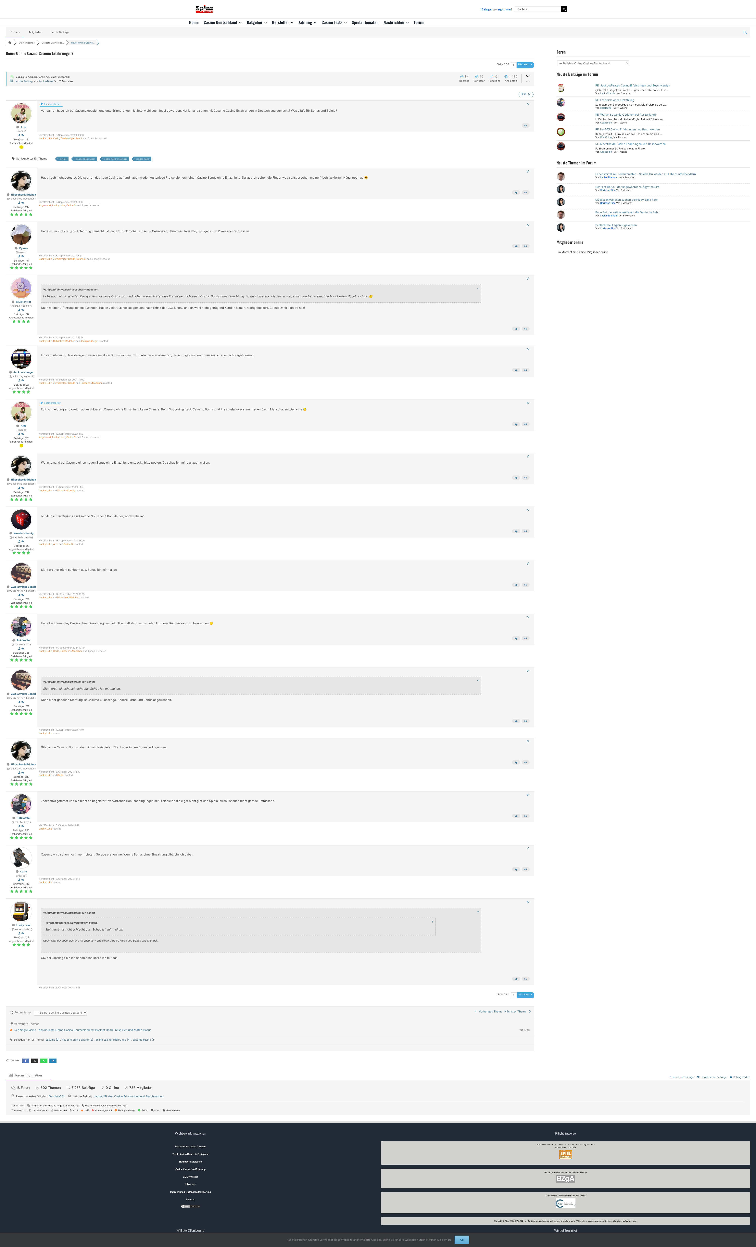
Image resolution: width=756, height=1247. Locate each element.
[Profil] (19, 135)
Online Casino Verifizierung (190, 1169)
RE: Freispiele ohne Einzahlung (614, 100)
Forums (15, 32)
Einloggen (487, 9)
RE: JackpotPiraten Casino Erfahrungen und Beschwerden (632, 85)
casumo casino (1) (144, 1039)
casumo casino (142, 159)
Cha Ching (606, 137)
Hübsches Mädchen (23, 194)
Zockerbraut (46, 81)
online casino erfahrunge (115, 159)
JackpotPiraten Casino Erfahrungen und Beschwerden (128, 1096)
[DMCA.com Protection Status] (190, 1206)
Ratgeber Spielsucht (190, 1161)
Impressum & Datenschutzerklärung (190, 1192)
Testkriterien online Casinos (190, 1146)
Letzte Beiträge (60, 32)
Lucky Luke (45, 138)
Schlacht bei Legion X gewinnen (616, 225)
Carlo (56, 138)
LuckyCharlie (607, 93)
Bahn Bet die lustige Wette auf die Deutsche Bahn (627, 212)
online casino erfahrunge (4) (113, 1039)
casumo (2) (53, 1039)
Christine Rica (608, 190)
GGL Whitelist (190, 1177)
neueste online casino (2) (78, 1039)
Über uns (190, 1184)
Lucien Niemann (609, 177)
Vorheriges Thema (489, 1011)
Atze (24, 127)
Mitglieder (35, 32)
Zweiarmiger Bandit (71, 138)
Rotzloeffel (24, 640)
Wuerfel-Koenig (66, 490)
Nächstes (523, 64)
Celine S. (71, 205)
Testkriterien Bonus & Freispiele (190, 1154)
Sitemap (190, 1199)
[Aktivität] (22, 135)
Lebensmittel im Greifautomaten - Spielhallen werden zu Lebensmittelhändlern (645, 174)
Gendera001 (57, 1096)
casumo (63, 159)
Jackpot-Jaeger (89, 341)
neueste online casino (85, 159)
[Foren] (10, 42)
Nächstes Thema (516, 1011)
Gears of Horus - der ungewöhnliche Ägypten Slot (627, 186)
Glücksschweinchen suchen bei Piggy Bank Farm (626, 199)
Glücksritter (23, 301)
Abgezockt (45, 205)
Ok (462, 1239)
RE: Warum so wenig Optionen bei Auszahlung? (625, 114)
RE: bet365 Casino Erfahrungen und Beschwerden (627, 129)
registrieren (504, 9)
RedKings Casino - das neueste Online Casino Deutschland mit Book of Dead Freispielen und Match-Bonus (82, 1030)
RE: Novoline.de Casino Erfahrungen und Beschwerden (630, 144)
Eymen (23, 248)
